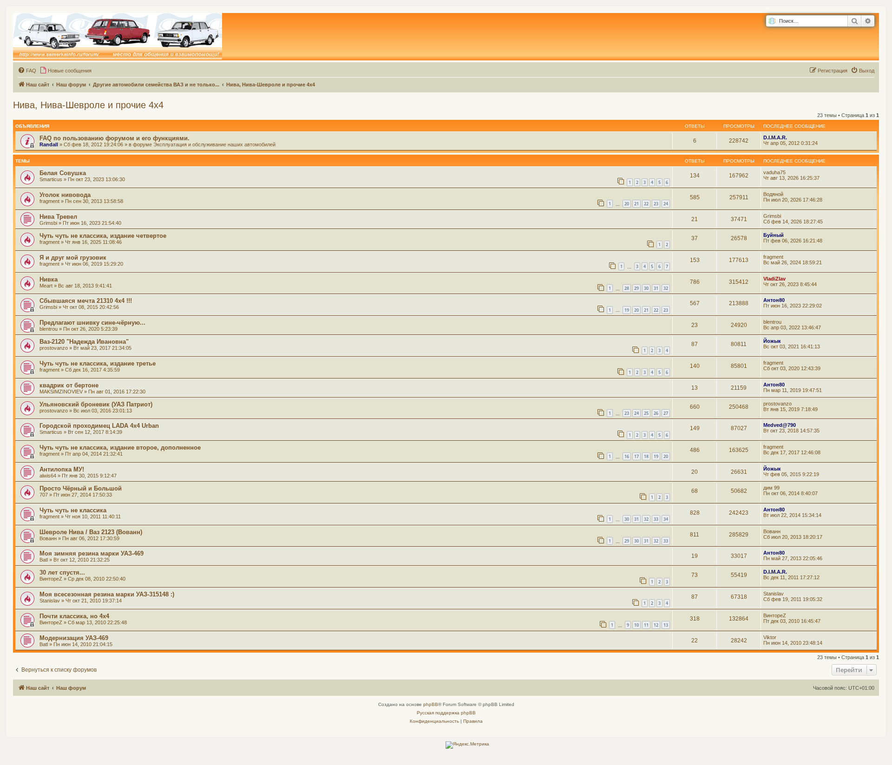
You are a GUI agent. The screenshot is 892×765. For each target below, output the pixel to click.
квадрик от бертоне (68, 385)
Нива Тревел (58, 216)
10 (636, 625)
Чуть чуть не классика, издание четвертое (102, 235)
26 (656, 413)
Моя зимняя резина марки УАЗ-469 (91, 553)
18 (646, 456)
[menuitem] (27, 70)
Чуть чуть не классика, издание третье (97, 363)
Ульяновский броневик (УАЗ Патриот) (95, 404)
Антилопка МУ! (61, 469)
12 (656, 625)
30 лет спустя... (62, 572)
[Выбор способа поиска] (772, 21)
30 (646, 288)
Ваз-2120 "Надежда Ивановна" (84, 341)
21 (636, 204)
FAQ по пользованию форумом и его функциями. (114, 138)
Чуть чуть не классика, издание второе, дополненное (120, 447)
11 (646, 625)
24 (665, 204)
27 (665, 413)
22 (646, 204)
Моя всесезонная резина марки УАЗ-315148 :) (106, 594)
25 (646, 413)
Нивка (48, 279)
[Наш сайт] (117, 36)
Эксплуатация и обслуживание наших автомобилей (214, 144)
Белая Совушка (62, 173)
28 (626, 288)
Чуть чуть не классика (72, 510)
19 (626, 310)
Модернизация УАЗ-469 (73, 637)
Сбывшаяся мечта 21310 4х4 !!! (85, 300)
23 (656, 204)
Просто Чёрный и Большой (80, 488)
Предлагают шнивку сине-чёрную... (92, 322)
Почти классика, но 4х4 (74, 616)
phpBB (430, 704)
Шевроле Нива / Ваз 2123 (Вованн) (90, 532)
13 (665, 625)
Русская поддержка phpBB (446, 712)
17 (636, 456)
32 (665, 288)
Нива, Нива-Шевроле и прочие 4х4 (88, 105)
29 (636, 288)
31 (656, 288)
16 (626, 456)
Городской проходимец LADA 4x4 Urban (99, 425)
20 (626, 204)
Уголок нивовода (65, 194)
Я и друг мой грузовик (72, 257)
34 (665, 519)
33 (656, 519)
